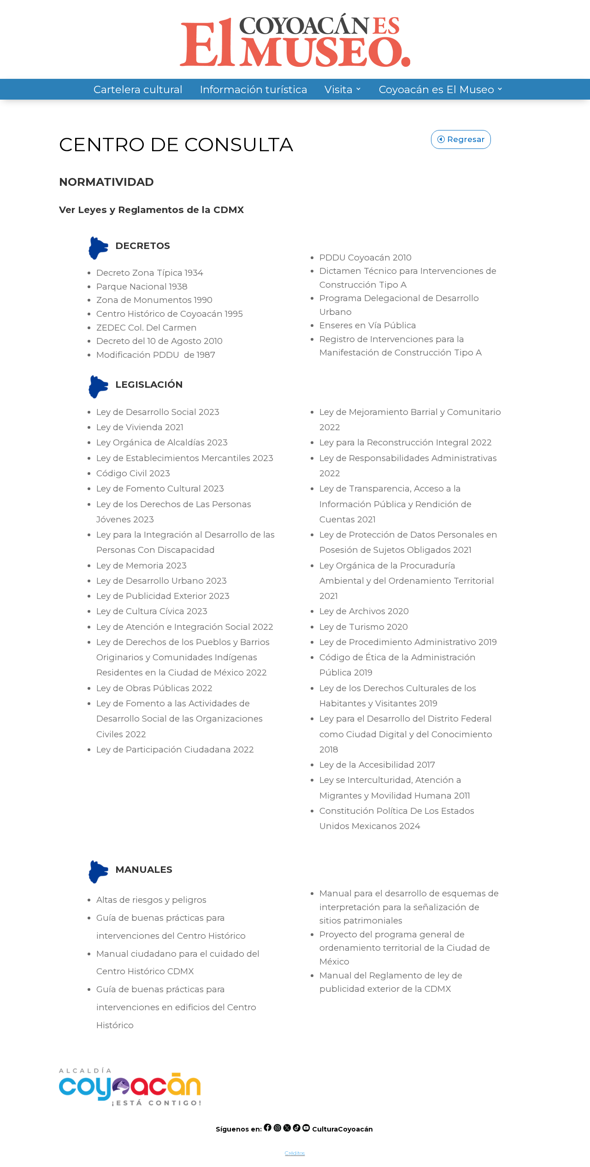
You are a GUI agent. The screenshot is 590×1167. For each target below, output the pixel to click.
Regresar (466, 139)
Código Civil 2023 (133, 473)
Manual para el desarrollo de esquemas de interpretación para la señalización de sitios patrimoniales (409, 907)
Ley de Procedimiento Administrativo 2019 (408, 642)
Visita (338, 89)
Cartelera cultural (138, 89)
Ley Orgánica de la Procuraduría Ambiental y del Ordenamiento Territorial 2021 (406, 581)
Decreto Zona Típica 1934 (149, 272)
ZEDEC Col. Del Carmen (146, 327)
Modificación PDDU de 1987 (155, 355)
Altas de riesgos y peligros (151, 900)
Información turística (253, 89)
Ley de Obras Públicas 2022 (154, 688)
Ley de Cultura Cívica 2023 (151, 611)
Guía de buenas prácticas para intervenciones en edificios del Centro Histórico (176, 1007)
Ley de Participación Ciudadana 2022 (175, 749)
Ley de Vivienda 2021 (139, 427)
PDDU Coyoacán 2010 (365, 257)
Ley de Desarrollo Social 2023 (157, 412)
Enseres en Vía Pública (367, 325)
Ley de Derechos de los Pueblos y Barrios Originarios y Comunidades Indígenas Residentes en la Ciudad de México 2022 (183, 657)
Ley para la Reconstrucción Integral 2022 (405, 442)
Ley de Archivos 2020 (364, 611)
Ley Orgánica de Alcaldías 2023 (162, 442)
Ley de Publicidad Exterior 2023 (163, 596)
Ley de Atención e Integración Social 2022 (184, 627)
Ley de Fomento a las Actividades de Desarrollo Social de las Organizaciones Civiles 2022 (179, 719)
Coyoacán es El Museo (436, 89)
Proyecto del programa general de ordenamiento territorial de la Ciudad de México (404, 948)
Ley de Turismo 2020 (363, 627)
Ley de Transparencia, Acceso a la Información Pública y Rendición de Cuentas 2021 (395, 504)
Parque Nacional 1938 (142, 286)
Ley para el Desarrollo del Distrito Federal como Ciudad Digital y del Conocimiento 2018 (405, 734)
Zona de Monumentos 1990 (154, 300)
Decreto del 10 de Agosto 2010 (159, 341)
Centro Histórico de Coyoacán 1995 (169, 313)
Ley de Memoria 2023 (141, 565)
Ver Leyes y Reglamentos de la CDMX (151, 209)
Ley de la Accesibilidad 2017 (377, 764)
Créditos (295, 1153)
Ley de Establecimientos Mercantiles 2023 (184, 458)
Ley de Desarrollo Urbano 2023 (161, 580)
